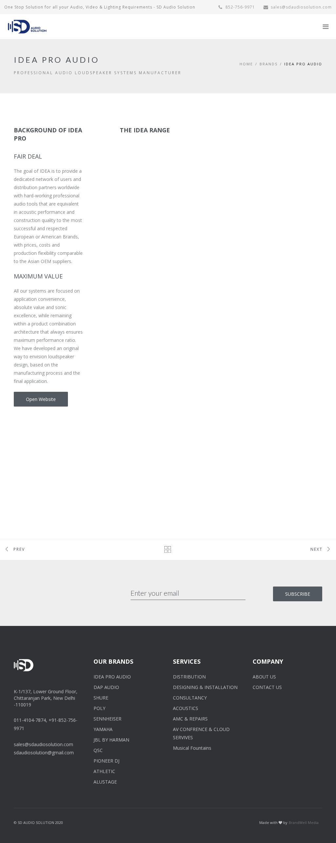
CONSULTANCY (190, 698)
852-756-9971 (239, 7)
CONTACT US (267, 687)
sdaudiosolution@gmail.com (44, 752)
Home (246, 63)
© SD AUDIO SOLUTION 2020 (38, 822)
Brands (269, 63)
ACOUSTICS (185, 708)
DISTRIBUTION (189, 677)
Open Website (41, 399)
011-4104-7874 (30, 720)
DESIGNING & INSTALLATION (205, 687)
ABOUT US (264, 677)
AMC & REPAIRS (190, 719)
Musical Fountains (192, 748)
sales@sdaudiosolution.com (301, 7)
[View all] (168, 549)
